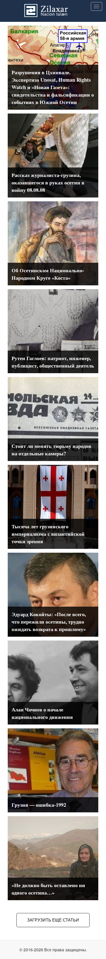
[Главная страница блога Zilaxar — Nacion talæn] (53, 6)
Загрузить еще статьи (53, 920)
